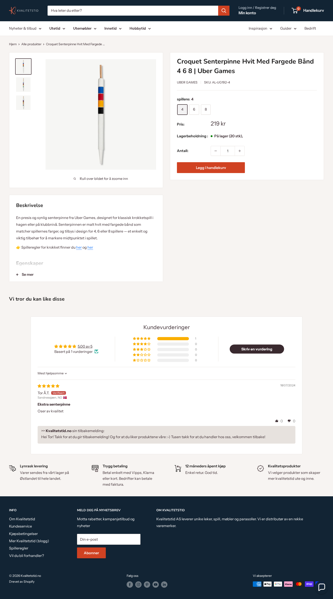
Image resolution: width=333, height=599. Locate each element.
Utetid (54, 28)
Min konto (247, 13)
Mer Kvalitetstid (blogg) (29, 541)
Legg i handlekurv (211, 167)
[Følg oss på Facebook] (130, 584)
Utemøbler (82, 28)
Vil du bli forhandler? (26, 555)
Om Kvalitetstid (22, 519)
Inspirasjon (258, 28)
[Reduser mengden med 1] (215, 151)
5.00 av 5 (85, 346)
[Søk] (223, 11)
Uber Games (187, 82)
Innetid (110, 28)
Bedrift (310, 28)
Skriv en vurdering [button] (256, 349)
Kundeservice (20, 526)
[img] (48, 386)
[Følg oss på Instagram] (138, 584)
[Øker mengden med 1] (239, 151)
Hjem (13, 44)
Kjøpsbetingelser (23, 533)
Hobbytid (138, 28)
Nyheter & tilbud (22, 28)
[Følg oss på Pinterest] (147, 584)
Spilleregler (18, 548)
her (79, 247)
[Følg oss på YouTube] (155, 584)
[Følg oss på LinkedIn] (164, 584)
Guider (286, 28)
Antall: (182, 150)
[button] (142, 338)
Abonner (91, 553)
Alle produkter (31, 44)
